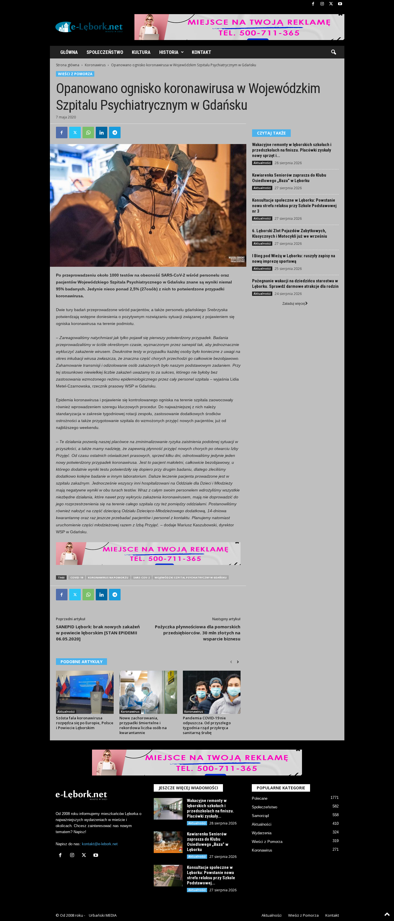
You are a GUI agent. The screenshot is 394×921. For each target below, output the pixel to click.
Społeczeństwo (105, 52)
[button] (333, 52)
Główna (69, 52)
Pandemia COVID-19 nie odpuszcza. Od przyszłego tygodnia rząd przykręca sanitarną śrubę (207, 725)
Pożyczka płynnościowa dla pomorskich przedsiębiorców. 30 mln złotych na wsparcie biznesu (197, 633)
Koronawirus (95, 65)
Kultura (141, 52)
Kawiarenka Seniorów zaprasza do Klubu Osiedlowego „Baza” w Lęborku (289, 178)
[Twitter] (331, 4)
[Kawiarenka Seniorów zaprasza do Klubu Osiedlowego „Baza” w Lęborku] (168, 842)
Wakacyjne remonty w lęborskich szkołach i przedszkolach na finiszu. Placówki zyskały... (210, 808)
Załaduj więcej (293, 304)
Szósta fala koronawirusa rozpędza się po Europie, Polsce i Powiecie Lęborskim (84, 722)
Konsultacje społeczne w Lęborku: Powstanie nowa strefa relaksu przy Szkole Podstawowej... (211, 875)
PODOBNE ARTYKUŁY (81, 661)
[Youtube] (340, 4)
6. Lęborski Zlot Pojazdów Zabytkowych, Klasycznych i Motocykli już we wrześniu (289, 233)
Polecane (259, 798)
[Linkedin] (101, 132)
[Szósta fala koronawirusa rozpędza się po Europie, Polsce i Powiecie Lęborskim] (85, 692)
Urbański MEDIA (103, 915)
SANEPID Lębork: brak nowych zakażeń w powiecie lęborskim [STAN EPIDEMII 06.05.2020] (98, 633)
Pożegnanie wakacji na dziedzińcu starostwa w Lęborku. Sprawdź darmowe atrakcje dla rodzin (295, 283)
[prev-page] (231, 662)
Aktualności (66, 712)
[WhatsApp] (88, 132)
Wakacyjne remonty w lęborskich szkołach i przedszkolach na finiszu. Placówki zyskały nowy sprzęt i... (291, 150)
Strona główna (67, 65)
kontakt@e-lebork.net (100, 844)
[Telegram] (115, 132)
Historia (169, 52)
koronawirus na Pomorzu (108, 577)
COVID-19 (76, 577)
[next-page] (238, 662)
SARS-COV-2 (141, 577)
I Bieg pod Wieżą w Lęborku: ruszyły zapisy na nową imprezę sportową (293, 258)
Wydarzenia (261, 833)
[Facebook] (313, 4)
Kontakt (201, 52)
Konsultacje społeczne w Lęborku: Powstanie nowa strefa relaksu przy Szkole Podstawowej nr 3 (294, 206)
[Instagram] (322, 4)
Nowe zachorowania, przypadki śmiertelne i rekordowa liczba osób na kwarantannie (143, 725)
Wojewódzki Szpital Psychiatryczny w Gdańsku (191, 577)
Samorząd (260, 816)
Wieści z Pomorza (75, 73)
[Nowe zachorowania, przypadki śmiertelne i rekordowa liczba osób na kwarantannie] (148, 692)
